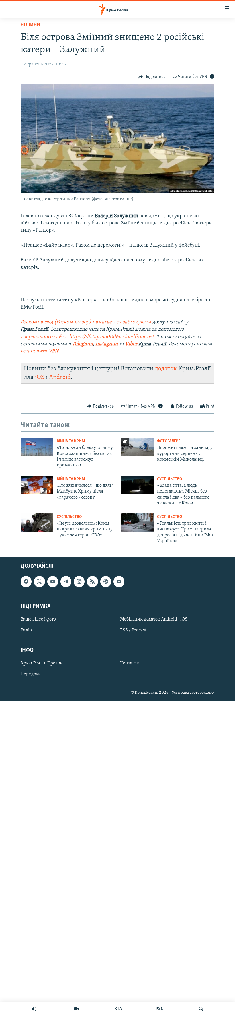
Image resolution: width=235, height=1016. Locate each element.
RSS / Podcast (133, 630)
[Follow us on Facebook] (26, 581)
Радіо (26, 630)
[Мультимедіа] (76, 1009)
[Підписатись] (118, 581)
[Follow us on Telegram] (65, 581)
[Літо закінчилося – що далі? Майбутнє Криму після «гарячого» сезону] (37, 485)
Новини (30, 25)
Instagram (106, 344)
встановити (39, 351)
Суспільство (169, 479)
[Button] (151, 77)
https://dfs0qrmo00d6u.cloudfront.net (111, 337)
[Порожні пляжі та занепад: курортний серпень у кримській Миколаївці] (137, 447)
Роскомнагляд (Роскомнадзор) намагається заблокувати (86, 322)
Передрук (31, 674)
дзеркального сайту (43, 337)
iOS (39, 377)
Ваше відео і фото (38, 619)
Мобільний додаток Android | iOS (153, 619)
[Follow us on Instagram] (79, 581)
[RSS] (92, 581)
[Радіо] (33, 1009)
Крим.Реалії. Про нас (42, 663)
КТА (118, 1009)
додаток (166, 369)
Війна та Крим (71, 441)
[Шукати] (201, 1009)
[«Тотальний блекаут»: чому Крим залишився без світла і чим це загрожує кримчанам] (37, 447)
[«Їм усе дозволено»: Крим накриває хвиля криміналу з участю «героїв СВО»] (37, 522)
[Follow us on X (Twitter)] (39, 581)
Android (60, 377)
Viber (131, 344)
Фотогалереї (169, 441)
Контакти (130, 663)
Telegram (82, 344)
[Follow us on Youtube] (52, 581)
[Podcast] (105, 581)
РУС (159, 1009)
